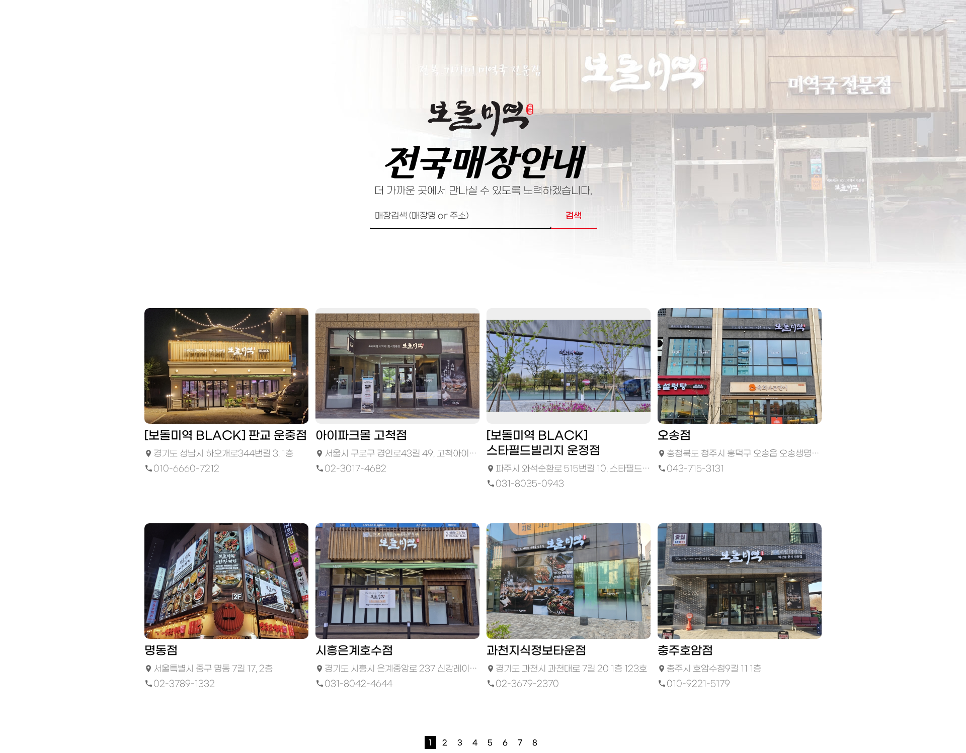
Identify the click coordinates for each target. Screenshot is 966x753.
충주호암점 (685, 651)
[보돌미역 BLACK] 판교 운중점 (225, 436)
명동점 (161, 651)
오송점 (674, 436)
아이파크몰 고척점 (361, 436)
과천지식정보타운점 (536, 651)
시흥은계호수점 (354, 651)
